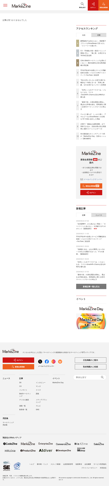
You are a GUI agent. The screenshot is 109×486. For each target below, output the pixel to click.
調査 (37, 393)
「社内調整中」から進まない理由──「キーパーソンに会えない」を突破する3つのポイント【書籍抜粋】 (91, 226)
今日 (83, 35)
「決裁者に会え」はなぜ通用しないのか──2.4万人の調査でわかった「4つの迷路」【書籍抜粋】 (90, 251)
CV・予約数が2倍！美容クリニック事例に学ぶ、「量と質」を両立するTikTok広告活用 (93, 52)
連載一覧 (22, 406)
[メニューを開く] (5, 5)
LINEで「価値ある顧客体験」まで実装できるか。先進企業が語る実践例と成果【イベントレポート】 (93, 126)
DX (20, 382)
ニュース (99, 215)
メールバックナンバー (93, 179)
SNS (37, 409)
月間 (98, 35)
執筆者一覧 (23, 409)
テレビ (38, 406)
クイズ (38, 390)
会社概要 (88, 464)
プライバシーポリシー (89, 468)
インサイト (23, 390)
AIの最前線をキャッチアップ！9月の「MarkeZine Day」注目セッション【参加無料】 (93, 136)
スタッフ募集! (56, 464)
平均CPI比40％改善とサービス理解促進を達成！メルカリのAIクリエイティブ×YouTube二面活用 (93, 72)
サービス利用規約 (100, 464)
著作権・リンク (42, 464)
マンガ (38, 386)
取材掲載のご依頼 (90, 366)
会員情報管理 (68, 464)
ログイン (92, 192)
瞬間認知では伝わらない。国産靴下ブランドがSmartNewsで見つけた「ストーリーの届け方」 (93, 43)
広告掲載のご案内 (90, 360)
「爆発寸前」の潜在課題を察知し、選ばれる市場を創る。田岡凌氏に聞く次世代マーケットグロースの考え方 (93, 105)
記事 (83, 215)
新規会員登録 (92, 186)
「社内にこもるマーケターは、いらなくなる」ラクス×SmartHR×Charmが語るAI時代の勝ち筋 (93, 93)
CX (20, 386)
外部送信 (103, 468)
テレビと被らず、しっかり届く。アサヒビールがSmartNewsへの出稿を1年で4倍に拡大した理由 (93, 116)
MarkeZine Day (58, 382)
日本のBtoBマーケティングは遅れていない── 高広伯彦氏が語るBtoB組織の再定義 (93, 62)
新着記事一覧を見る (91, 286)
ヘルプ (31, 464)
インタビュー (40, 382)
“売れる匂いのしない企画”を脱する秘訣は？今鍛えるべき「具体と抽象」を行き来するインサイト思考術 (93, 82)
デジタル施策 (24, 399)
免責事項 (79, 464)
